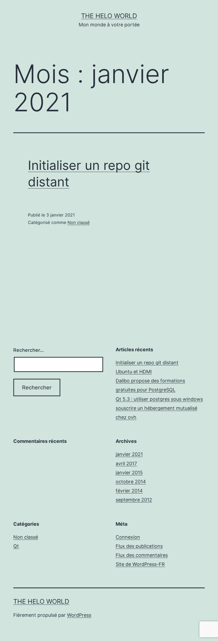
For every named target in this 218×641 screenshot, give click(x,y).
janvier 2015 (129, 472)
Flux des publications (139, 546)
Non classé (79, 222)
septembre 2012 (134, 500)
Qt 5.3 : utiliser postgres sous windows (159, 399)
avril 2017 (126, 463)
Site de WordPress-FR (140, 564)
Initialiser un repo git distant (147, 362)
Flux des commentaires (142, 555)
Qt (16, 546)
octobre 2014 (131, 481)
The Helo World (109, 16)
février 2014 (129, 490)
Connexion (128, 537)
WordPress (79, 615)
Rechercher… (28, 350)
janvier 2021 (129, 454)
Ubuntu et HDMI (134, 371)
